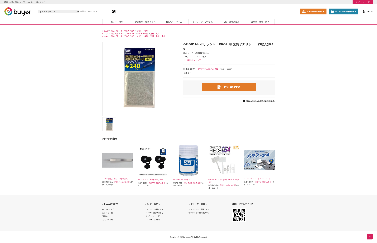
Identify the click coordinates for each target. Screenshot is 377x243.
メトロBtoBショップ (192, 60)
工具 (163, 36)
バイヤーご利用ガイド (154, 209)
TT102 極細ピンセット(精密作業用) (115, 179)
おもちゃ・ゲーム (174, 22)
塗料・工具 (154, 33)
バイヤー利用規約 (152, 219)
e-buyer (105, 31)
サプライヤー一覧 (362, 2)
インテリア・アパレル (202, 22)
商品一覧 (114, 31)
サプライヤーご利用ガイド (199, 209)
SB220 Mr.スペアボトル (181, 180)
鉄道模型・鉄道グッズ (145, 22)
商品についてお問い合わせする (260, 100)
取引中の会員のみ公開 (208, 69)
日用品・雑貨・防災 (260, 22)
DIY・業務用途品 (231, 22)
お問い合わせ (107, 219)
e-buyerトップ (108, 209)
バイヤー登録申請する (154, 213)
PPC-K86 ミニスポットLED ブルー (150, 180)
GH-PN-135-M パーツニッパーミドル (257, 179)
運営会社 (105, 216)
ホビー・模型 (117, 22)
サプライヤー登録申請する (199, 213)
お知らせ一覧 (107, 213)
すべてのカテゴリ (128, 31)
